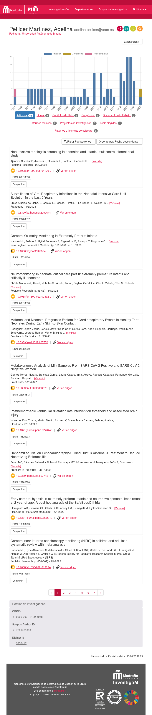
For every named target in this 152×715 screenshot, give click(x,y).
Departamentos (84, 9)
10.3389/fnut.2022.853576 (31, 388)
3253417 (21, 643)
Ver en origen (68, 170)
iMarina (139, 184)
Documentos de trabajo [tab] (118, 115)
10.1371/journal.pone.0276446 (34, 430)
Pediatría (14, 33)
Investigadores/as (59, 9)
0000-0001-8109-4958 (29, 617)
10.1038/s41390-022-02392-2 (33, 296)
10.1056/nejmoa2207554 (31, 251)
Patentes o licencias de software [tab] (75, 131)
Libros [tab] (42, 115)
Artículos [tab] (24, 115)
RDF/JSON (140, 29)
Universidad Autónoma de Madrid (41, 33)
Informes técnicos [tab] (43, 123)
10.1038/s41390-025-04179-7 (33, 170)
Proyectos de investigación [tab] (77, 123)
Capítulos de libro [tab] (64, 115)
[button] (139, 9)
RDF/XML (120, 29)
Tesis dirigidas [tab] (110, 123)
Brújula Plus (59, 690)
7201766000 (23, 630)
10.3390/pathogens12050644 (33, 212)
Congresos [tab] (90, 115)
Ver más (96, 161)
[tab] (76, 603)
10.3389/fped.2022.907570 (32, 342)
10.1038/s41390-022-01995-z (33, 567)
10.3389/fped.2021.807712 (32, 475)
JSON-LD (126, 29)
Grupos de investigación (113, 9)
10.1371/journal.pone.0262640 (34, 517)
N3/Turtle (133, 29)
